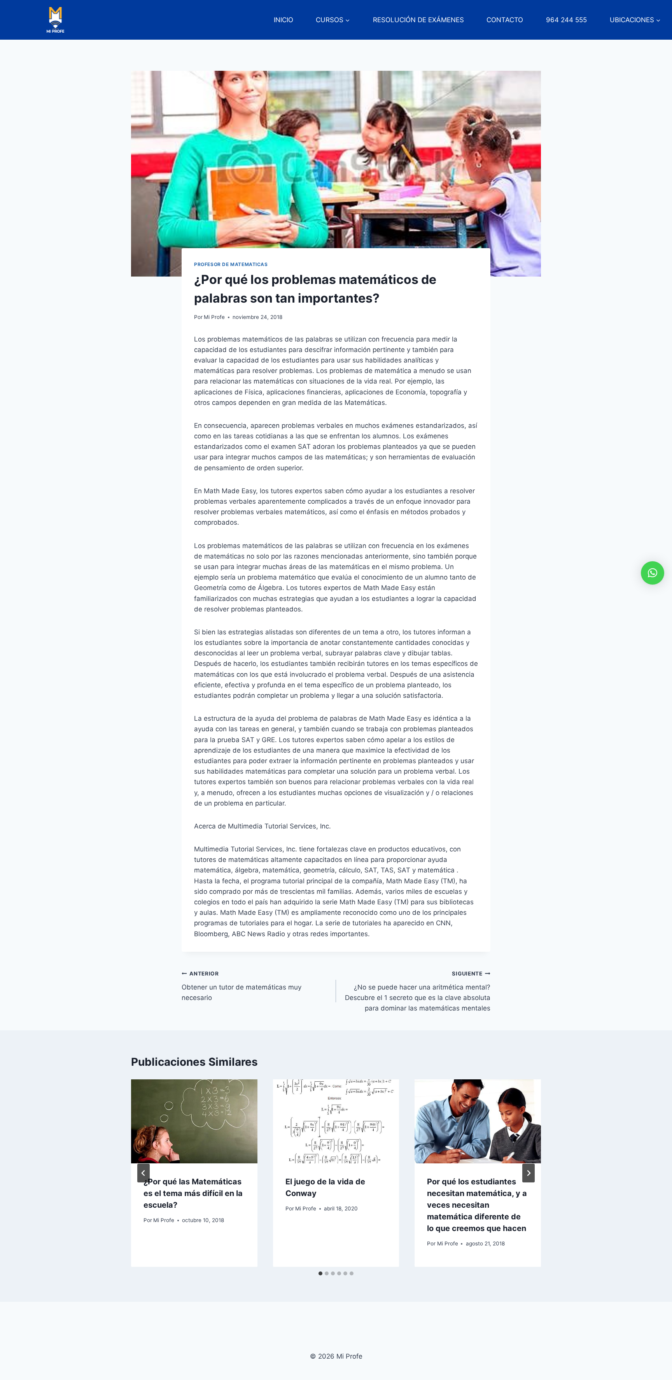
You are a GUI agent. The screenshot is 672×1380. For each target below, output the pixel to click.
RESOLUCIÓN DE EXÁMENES (418, 20)
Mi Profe (214, 317)
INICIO (283, 20)
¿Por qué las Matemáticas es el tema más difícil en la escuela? (193, 1193)
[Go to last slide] (143, 1173)
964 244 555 (566, 20)
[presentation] (194, 1121)
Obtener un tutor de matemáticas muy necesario (241, 986)
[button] (652, 573)
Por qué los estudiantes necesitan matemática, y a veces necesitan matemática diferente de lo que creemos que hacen (477, 1205)
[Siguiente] (528, 1173)
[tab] (320, 1273)
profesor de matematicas (231, 264)
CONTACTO (504, 20)
